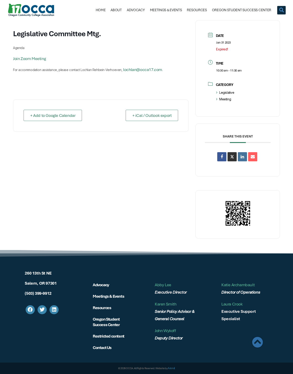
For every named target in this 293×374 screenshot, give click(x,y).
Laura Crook (232, 304)
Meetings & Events (166, 10)
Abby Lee (163, 284)
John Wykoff (165, 330)
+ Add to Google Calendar (52, 115)
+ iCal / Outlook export (152, 115)
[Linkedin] (242, 156)
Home (101, 10)
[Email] (252, 156)
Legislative (226, 92)
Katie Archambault (238, 284)
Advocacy (136, 10)
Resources (197, 10)
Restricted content (108, 336)
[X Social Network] (232, 156)
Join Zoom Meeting (29, 58)
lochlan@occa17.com (142, 69)
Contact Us (102, 347)
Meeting (225, 99)
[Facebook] (30, 309)
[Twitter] (42, 309)
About (116, 10)
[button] (281, 10)
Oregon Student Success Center (241, 10)
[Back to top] (257, 342)
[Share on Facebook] (221, 156)
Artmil (171, 368)
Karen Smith (165, 304)
